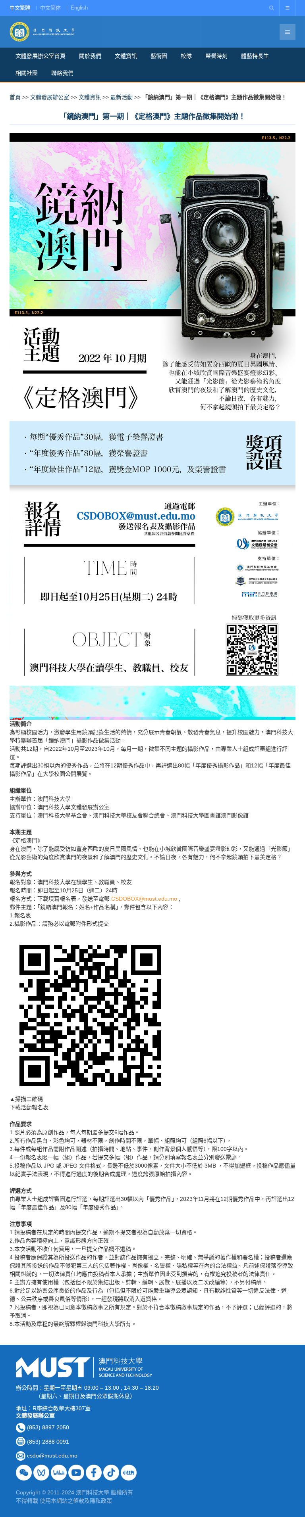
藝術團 (159, 56)
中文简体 (50, 8)
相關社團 (26, 73)
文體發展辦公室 (49, 97)
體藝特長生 (255, 56)
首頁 (15, 97)
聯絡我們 (62, 73)
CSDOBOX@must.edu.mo (144, 899)
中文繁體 (20, 8)
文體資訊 (126, 56)
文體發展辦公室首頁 (40, 56)
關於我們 (90, 56)
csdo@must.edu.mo (52, 1455)
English (79, 8)
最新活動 (121, 97)
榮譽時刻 (216, 56)
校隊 (186, 56)
